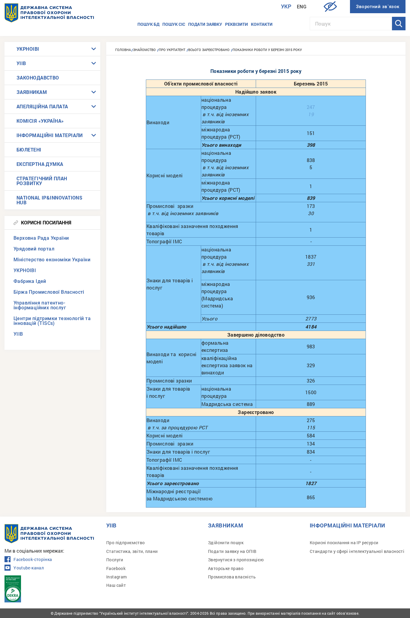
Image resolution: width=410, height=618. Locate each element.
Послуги (114, 559)
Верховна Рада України (41, 238)
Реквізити (236, 24)
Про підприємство (125, 542)
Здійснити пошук (225, 542)
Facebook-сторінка (33, 559)
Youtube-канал (29, 568)
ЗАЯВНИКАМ (32, 92)
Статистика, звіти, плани (132, 551)
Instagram (116, 577)
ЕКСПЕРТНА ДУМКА (40, 164)
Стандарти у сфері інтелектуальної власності (357, 551)
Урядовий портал (34, 249)
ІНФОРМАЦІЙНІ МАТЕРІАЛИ (50, 135)
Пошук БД (148, 24)
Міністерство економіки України (52, 259)
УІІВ (21, 63)
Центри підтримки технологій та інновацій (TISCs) (52, 321)
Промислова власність (232, 577)
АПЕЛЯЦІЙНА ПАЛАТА (42, 106)
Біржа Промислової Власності (49, 292)
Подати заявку (205, 24)
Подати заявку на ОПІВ (232, 551)
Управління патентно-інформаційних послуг (40, 305)
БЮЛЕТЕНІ (29, 149)
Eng (301, 7)
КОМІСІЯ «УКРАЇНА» (40, 121)
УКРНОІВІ (28, 49)
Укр (286, 6)
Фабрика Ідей (30, 281)
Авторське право (225, 568)
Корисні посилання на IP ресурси (344, 542)
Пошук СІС (173, 24)
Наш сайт (116, 585)
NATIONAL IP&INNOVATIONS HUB (49, 200)
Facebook (115, 568)
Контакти (262, 24)
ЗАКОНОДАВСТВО (38, 77)
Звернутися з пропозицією (236, 559)
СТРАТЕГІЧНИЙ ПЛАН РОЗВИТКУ (42, 180)
